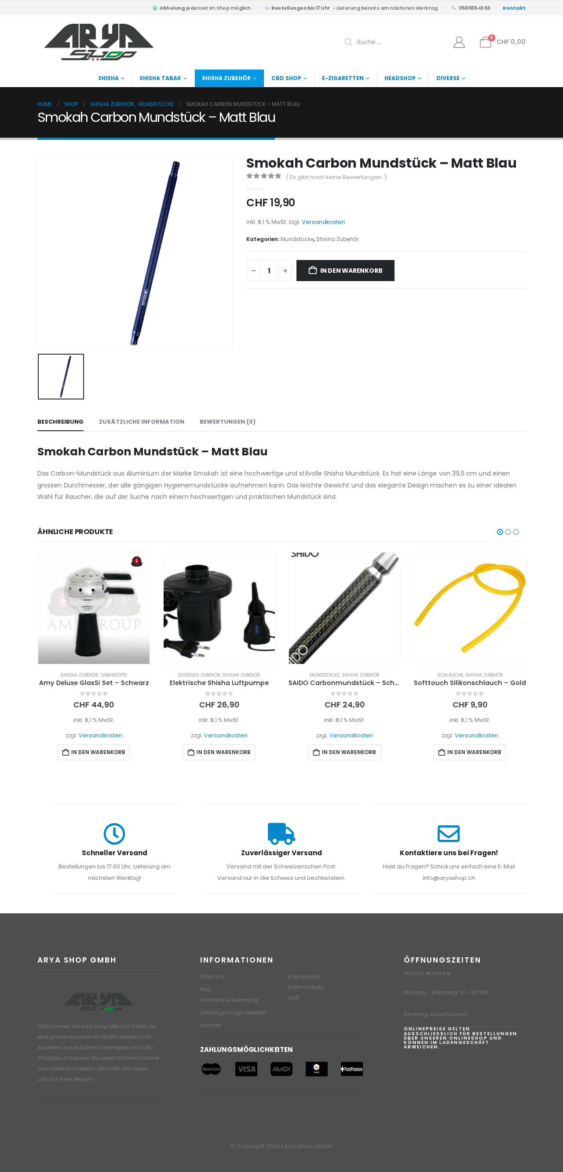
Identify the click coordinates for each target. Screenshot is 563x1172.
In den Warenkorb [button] (98, 752)
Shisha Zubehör (226, 78)
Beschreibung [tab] (60, 422)
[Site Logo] (99, 42)
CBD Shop (286, 78)
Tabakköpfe (113, 675)
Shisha (108, 78)
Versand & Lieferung (229, 1000)
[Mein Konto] (459, 42)
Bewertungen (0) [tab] (228, 422)
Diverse (448, 78)
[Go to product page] (93, 608)
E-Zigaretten (343, 78)
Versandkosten (323, 222)
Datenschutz (305, 987)
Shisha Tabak (160, 78)
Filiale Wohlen (427, 973)
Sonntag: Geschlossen (436, 1014)
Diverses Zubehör (199, 675)
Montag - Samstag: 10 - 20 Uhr (446, 992)
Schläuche (450, 675)
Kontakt (210, 1025)
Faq (205, 989)
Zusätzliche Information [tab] (141, 422)
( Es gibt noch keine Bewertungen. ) (336, 177)
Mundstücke (297, 239)
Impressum (304, 976)
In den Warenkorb (351, 270)
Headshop (400, 78)
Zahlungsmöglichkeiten (233, 1012)
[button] (500, 532)
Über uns (212, 976)
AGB (294, 997)
